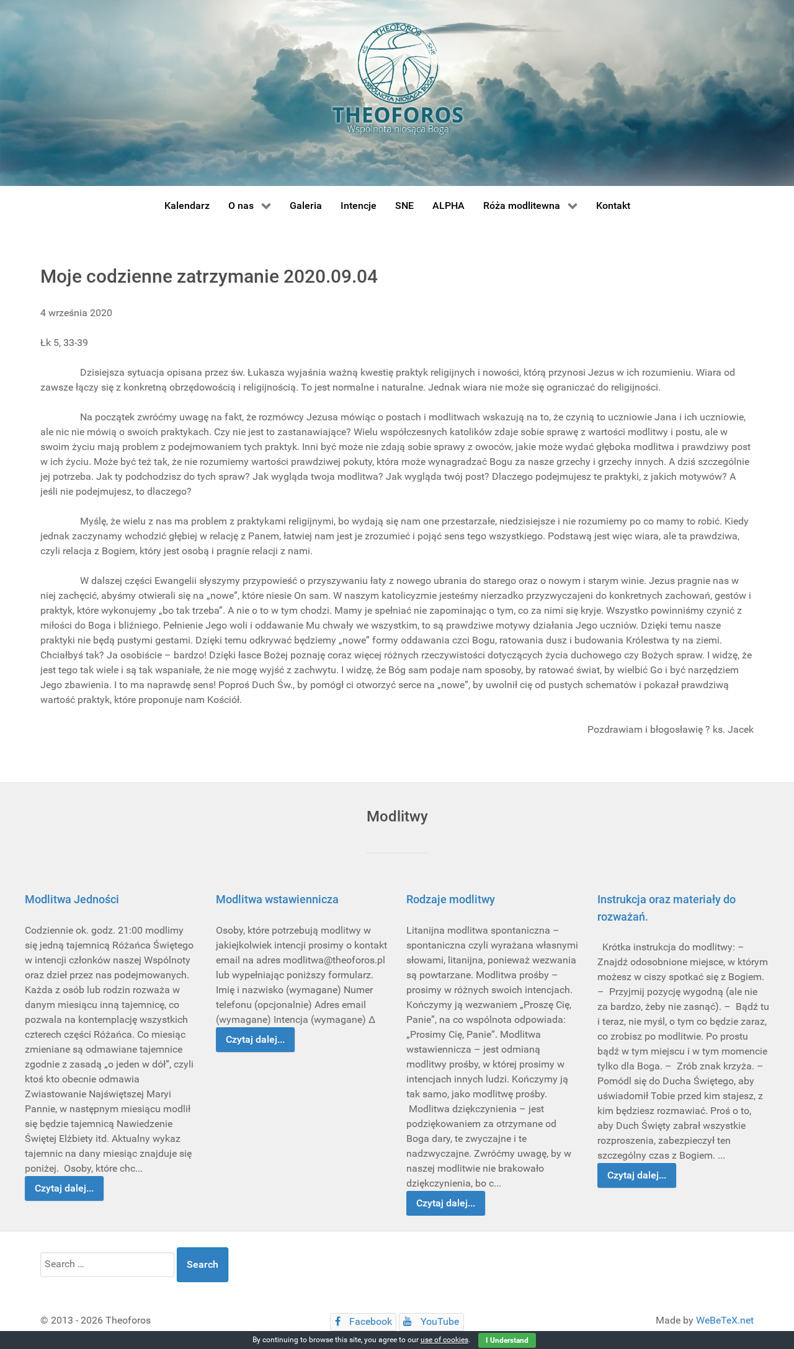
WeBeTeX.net (725, 1320)
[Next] (746, 1049)
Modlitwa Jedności (72, 899)
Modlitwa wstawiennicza (277, 899)
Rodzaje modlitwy (450, 899)
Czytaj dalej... (64, 1188)
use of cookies (444, 1339)
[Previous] (48, 1049)
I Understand (507, 1340)
